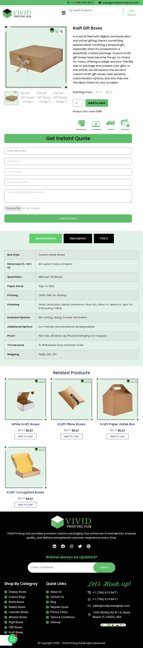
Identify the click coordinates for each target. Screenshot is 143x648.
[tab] (45, 238)
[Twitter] (80, 546)
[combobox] (92, 10)
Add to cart (96, 103)
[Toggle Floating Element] (12, 639)
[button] (61, 31)
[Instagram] (71, 546)
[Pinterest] (88, 546)
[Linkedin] (54, 546)
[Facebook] (63, 546)
